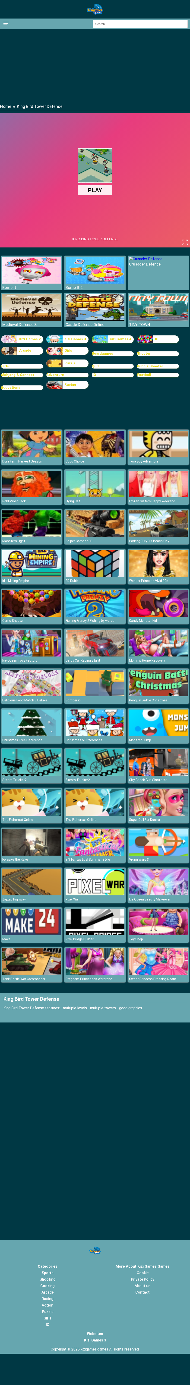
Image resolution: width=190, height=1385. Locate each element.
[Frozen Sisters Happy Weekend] (158, 496)
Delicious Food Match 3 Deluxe (24, 700)
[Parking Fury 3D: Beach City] (158, 536)
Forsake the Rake (15, 859)
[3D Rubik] (95, 575)
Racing (70, 384)
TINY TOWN (139, 324)
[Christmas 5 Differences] (95, 735)
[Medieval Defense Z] (31, 319)
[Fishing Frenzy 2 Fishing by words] (95, 615)
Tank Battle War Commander (23, 979)
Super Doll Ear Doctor (144, 820)
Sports (48, 1273)
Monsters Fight (13, 541)
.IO (94, 375)
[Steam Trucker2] (31, 774)
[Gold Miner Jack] (31, 496)
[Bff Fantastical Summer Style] (95, 854)
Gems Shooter (13, 620)
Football (144, 375)
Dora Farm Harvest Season (22, 461)
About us (142, 1286)
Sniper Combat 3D (79, 541)
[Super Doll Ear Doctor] (158, 814)
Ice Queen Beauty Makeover (150, 899)
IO (156, 339)
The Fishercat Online (17, 820)
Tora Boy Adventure (143, 461)
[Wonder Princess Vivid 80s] (158, 575)
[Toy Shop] (158, 934)
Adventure (55, 375)
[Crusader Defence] (145, 259)
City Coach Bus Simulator (148, 780)
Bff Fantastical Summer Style (88, 859)
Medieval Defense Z (19, 324)
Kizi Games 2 (30, 339)
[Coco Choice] (95, 456)
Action (47, 1305)
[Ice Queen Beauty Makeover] (158, 894)
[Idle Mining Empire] (31, 575)
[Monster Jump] (158, 735)
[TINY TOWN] (158, 319)
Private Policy (142, 1279)
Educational (11, 387)
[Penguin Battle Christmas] (158, 695)
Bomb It (9, 287)
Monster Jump (140, 740)
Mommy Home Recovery (147, 660)
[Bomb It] (31, 282)
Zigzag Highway (14, 899)
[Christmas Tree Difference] (31, 735)
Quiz (95, 366)
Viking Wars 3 (139, 859)
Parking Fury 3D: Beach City (149, 541)
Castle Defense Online (85, 324)
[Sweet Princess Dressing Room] (158, 974)
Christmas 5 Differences (84, 740)
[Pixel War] (95, 894)
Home (5, 106)
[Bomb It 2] (95, 282)
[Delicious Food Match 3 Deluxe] (31, 695)
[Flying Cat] (95, 496)
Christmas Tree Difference (22, 740)
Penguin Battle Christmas (148, 700)
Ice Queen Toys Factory (19, 660)
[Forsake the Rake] (31, 854)
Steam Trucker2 (14, 780)
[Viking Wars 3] (158, 854)
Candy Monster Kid (143, 620)
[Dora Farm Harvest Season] (31, 456)
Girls (68, 350)
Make (6, 939)
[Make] (31, 934)
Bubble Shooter (150, 366)
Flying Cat (73, 501)
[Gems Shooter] (31, 615)
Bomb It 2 (74, 287)
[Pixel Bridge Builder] (95, 934)
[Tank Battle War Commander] (31, 974)
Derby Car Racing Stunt (83, 660)
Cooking (47, 1286)
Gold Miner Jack (14, 501)
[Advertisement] (95, 66)
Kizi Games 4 (120, 339)
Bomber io (73, 700)
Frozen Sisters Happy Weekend (152, 501)
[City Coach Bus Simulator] (158, 774)
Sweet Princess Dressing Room (152, 979)
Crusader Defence (145, 264)
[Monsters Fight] (31, 536)
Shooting (48, 1279)
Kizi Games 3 (75, 339)
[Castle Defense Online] (95, 319)
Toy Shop (136, 939)
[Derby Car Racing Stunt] (95, 655)
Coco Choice (75, 461)
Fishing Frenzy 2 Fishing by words (90, 620)
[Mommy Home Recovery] (158, 655)
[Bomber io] (95, 695)
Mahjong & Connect (17, 375)
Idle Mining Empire (15, 581)
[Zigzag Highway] (31, 894)
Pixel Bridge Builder (80, 939)
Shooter (144, 353)
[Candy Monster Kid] (158, 615)
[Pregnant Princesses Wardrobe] (95, 974)
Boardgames (102, 353)
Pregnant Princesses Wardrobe (89, 979)
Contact (142, 1292)
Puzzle (70, 363)
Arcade (25, 350)
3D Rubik (72, 581)
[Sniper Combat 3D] (95, 536)
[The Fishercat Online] (31, 814)
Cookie (143, 1273)
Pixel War (72, 899)
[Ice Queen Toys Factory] (31, 655)
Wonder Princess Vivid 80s (148, 581)
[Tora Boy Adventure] (158, 456)
